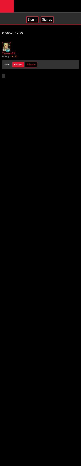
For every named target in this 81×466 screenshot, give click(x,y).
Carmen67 (8, 53)
